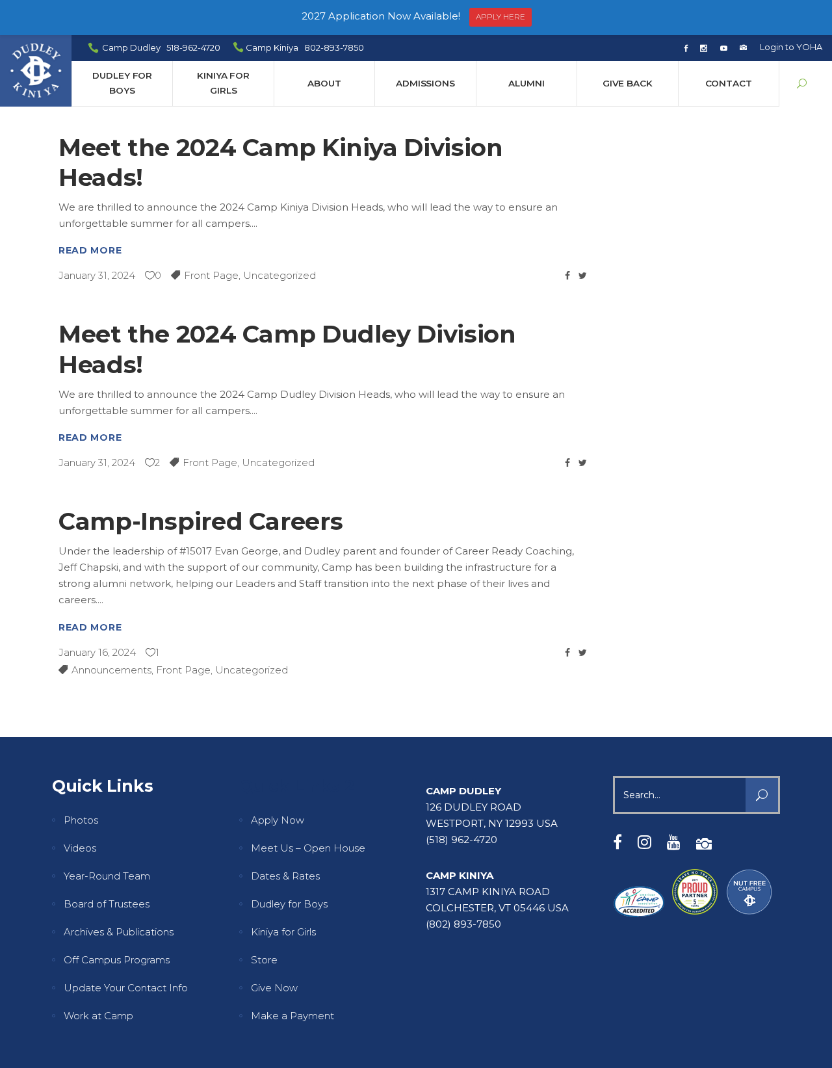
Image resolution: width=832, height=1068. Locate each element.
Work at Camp (98, 1015)
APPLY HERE (500, 16)
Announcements (111, 670)
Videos (80, 848)
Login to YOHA (791, 47)
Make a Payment (292, 1015)
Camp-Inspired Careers (200, 521)
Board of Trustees (107, 904)
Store (264, 960)
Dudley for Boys (289, 904)
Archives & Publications (119, 932)
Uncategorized (279, 275)
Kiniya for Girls (283, 932)
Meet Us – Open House (308, 848)
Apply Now (277, 820)
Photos (81, 820)
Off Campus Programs (117, 960)
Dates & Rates (285, 876)
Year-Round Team (107, 876)
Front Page (211, 275)
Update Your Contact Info (126, 988)
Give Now (274, 988)
